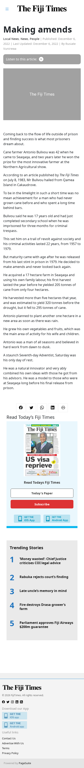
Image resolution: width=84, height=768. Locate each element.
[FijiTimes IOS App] (42, 715)
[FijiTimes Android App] (42, 725)
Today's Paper (42, 493)
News (24, 39)
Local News (11, 39)
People (34, 39)
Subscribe (42, 504)
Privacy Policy (10, 753)
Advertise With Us (13, 743)
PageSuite (25, 763)
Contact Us (8, 738)
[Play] (41, 59)
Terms (5, 748)
